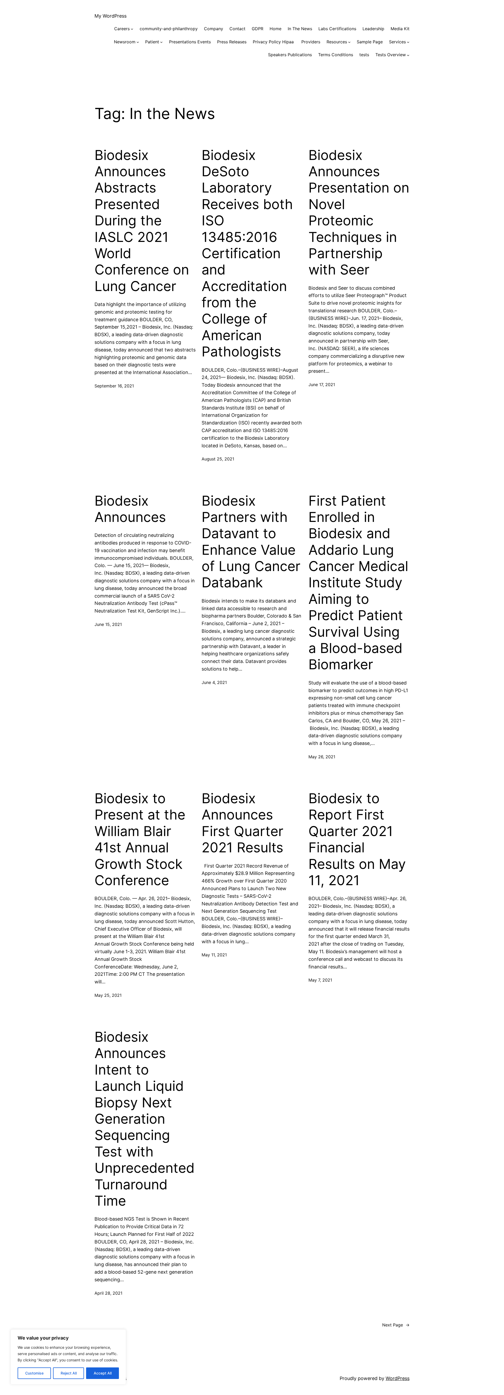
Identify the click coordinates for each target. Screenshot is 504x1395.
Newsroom (124, 41)
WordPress (398, 1378)
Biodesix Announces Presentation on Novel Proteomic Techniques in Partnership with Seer (358, 212)
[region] (68, 1356)
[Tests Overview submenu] (408, 55)
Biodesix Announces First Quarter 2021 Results (242, 823)
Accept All (103, 1373)
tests (364, 54)
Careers (122, 28)
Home (275, 28)
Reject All (69, 1373)
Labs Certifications (337, 28)
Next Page (396, 1324)
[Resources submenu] (349, 42)
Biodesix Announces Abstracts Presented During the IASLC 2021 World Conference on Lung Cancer (141, 220)
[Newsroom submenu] (137, 42)
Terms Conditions (335, 54)
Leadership (373, 28)
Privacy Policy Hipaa (274, 41)
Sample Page (370, 41)
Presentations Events (190, 41)
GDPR (257, 28)
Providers (310, 41)
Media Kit (400, 28)
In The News (300, 28)
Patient (152, 41)
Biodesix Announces (130, 509)
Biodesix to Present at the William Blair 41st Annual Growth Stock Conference (139, 839)
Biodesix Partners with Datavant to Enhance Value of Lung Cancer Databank (251, 542)
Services (397, 41)
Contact (237, 28)
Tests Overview (390, 54)
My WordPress (110, 16)
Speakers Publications (290, 54)
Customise (34, 1373)
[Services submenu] (408, 42)
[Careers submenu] (132, 29)
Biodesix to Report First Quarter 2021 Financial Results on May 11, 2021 (357, 839)
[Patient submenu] (161, 42)
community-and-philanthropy (169, 28)
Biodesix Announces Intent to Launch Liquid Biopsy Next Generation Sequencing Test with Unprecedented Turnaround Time (144, 1119)
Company (213, 28)
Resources (337, 41)
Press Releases (231, 41)
